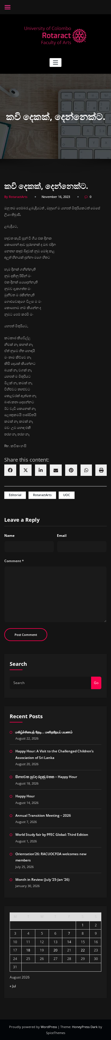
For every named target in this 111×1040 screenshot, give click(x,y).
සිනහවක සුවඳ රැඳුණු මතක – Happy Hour (46, 776)
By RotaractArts (15, 197)
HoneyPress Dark (85, 1027)
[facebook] (10, 470)
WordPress (49, 1027)
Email (62, 535)
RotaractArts (42, 495)
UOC (66, 495)
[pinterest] (71, 470)
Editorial (15, 495)
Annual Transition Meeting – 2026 (43, 815)
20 (55, 950)
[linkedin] (40, 470)
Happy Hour (25, 796)
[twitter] (26, 470)
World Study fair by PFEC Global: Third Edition (51, 834)
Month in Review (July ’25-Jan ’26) (42, 879)
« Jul (13, 986)
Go (96, 682)
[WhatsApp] (86, 470)
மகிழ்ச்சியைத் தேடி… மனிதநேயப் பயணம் (44, 732)
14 (69, 941)
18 (28, 950)
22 (83, 950)
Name (9, 535)
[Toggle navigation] (56, 62)
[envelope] (56, 470)
